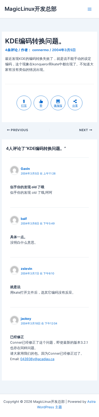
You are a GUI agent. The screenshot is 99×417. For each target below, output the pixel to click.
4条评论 (11, 50)
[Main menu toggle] (89, 9)
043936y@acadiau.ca (37, 359)
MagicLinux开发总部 (31, 9)
